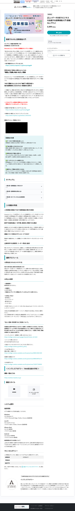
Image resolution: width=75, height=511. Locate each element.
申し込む (59, 32)
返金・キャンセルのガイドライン (31, 467)
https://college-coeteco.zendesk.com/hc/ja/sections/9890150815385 (23, 353)
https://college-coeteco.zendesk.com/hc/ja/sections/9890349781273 (23, 358)
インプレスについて (49, 508)
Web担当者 (43, 1)
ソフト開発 (56, 1)
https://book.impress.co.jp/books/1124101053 (18, 115)
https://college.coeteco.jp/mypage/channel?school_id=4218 (20, 337)
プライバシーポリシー (49, 505)
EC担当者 (47, 1)
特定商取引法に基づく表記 (36, 508)
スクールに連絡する (60, 55)
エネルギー (48, 2)
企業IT (51, 1)
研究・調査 (28, 1)
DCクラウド (43, 2)
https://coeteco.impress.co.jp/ (12, 378)
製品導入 (35, 1)
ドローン (52, 2)
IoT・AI (60, 1)
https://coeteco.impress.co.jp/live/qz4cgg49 (19, 65)
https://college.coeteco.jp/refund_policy (15, 346)
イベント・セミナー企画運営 (36, 505)
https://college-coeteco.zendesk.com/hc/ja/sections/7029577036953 (23, 364)
